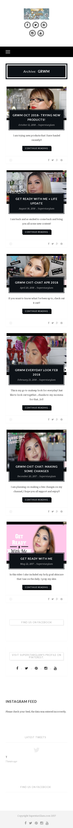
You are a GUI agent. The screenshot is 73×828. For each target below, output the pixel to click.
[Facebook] (27, 25)
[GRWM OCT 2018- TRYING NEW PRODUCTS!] (36, 103)
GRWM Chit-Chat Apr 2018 (36, 282)
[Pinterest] (44, 25)
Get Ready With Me (36, 558)
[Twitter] (35, 25)
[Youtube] (40, 33)
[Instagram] (32, 33)
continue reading (36, 148)
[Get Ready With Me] (36, 543)
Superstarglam (46, 125)
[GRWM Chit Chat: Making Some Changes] (36, 451)
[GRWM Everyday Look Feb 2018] (36, 354)
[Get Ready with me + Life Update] (36, 187)
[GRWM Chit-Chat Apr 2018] (36, 270)
